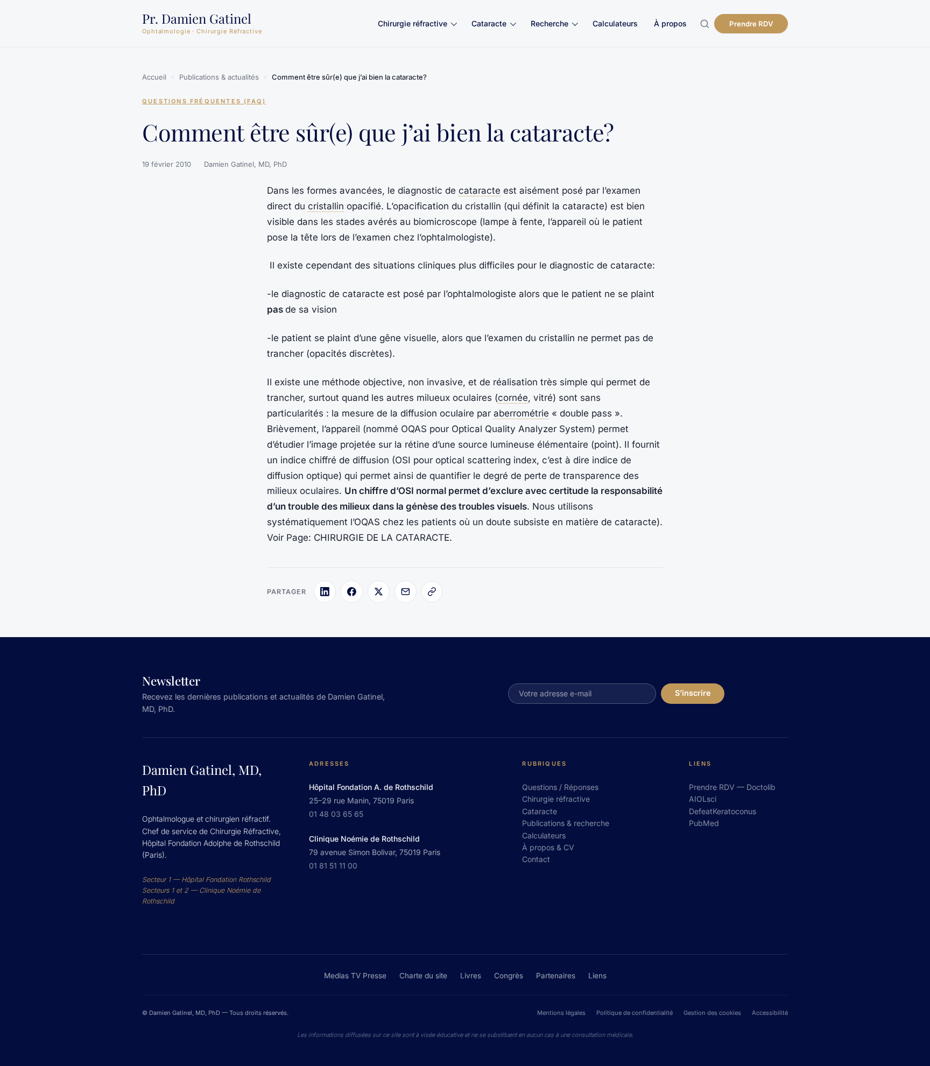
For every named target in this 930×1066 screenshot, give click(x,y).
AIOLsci (702, 798)
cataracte (480, 190)
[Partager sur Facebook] (351, 591)
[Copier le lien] (431, 591)
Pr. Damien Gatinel (196, 18)
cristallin (326, 206)
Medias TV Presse (355, 975)
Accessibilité (770, 1012)
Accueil (154, 77)
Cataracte (488, 23)
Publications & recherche (565, 823)
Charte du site (423, 975)
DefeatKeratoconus (722, 811)
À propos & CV (548, 847)
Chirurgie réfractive (412, 23)
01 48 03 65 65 (336, 813)
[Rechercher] (704, 23)
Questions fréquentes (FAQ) (204, 101)
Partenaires (555, 975)
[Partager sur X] (378, 591)
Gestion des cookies (712, 1012)
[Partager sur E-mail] (405, 591)
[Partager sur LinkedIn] (324, 591)
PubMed (704, 823)
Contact (536, 859)
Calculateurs (615, 23)
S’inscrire (693, 692)
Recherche (549, 23)
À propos (670, 23)
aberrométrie (521, 413)
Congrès (508, 975)
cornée (513, 397)
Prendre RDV (750, 23)
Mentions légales (561, 1012)
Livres (470, 975)
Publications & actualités (219, 77)
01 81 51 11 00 (333, 865)
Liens (597, 975)
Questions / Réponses (560, 787)
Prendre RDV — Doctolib (732, 787)
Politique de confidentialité (634, 1012)
